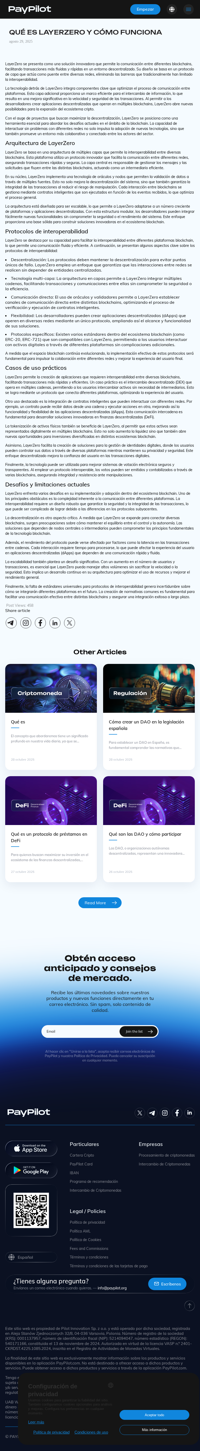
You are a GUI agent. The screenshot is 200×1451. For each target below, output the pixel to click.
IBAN (74, 1173)
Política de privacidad (87, 1222)
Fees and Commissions (89, 1248)
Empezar (145, 9)
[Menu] (188, 9)
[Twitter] (140, 1113)
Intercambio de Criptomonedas (95, 1190)
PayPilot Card (81, 1164)
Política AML (80, 1231)
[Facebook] (40, 622)
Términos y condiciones (89, 1257)
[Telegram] (11, 622)
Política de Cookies (85, 1240)
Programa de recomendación (94, 1181)
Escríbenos (171, 1284)
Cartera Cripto (82, 1155)
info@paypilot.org (112, 1288)
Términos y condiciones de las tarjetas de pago (109, 1266)
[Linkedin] (54, 622)
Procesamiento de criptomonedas (167, 1155)
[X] (69, 622)
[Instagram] (25, 622)
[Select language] (172, 9)
